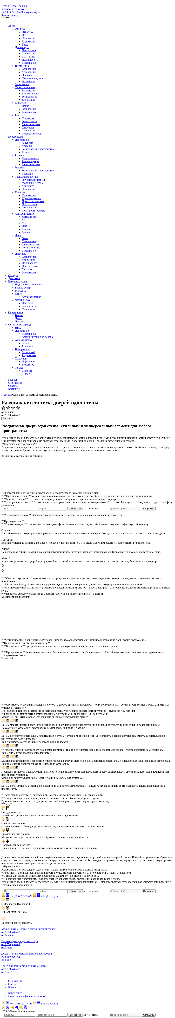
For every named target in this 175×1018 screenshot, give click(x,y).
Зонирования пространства (38, 149)
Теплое (26, 343)
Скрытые (20, 102)
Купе (25, 44)
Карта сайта (15, 992)
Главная (12, 379)
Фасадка (13, 275)
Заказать (7, 418)
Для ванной (29, 99)
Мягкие (19, 167)
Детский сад (29, 216)
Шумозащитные (31, 198)
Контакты (14, 388)
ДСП (25, 222)
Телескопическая (32, 133)
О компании (15, 382)
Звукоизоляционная (33, 179)
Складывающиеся (32, 78)
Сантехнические (24, 213)
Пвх (24, 35)
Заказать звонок (10, 15)
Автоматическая (31, 296)
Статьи (12, 984)
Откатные (27, 31)
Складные (28, 127)
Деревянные (29, 41)
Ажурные (27, 142)
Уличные (20, 28)
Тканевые (27, 173)
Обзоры (12, 385)
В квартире (28, 81)
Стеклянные (29, 38)
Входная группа (17, 281)
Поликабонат (29, 262)
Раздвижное (29, 355)
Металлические (31, 247)
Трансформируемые (26, 176)
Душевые (27, 232)
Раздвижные (29, 62)
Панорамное (29, 50)
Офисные (27, 75)
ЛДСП (26, 219)
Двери (12, 25)
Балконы (27, 370)
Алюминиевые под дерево (37, 336)
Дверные (27, 145)
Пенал (25, 105)
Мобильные (29, 207)
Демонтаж (14, 278)
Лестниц (20, 321)
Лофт (18, 235)
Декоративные (30, 158)
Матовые (27, 269)
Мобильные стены (32, 182)
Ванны (19, 315)
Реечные (20, 155)
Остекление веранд (19, 324)
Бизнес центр (23, 287)
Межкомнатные (31, 124)
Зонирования (29, 121)
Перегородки (16, 136)
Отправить (148, 508)
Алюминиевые (30, 93)
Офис (18, 293)
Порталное (28, 361)
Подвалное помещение (28, 284)
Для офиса (28, 185)
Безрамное (28, 364)
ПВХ (25, 226)
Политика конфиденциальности (27, 996)
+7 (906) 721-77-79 (12, 12)
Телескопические (25, 87)
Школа (26, 229)
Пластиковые (29, 204)
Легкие (26, 152)
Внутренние (22, 65)
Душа (18, 318)
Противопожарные (33, 201)
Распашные (28, 56)
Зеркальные (22, 84)
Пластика (27, 303)
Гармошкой (28, 352)
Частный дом (22, 299)
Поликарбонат (30, 59)
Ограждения (15, 312)
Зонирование (29, 96)
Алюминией (29, 306)
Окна (25, 238)
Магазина (20, 290)
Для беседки (22, 47)
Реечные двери (30, 161)
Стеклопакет (29, 309)
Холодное (27, 346)
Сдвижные (28, 53)
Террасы (27, 373)
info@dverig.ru (31, 12)
